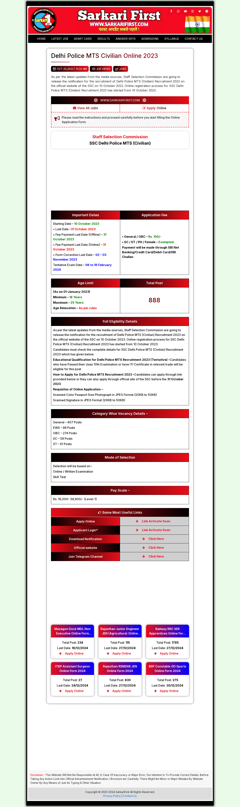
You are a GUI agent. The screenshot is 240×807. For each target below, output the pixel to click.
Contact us (194, 38)
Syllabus (171, 38)
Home (41, 38)
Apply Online (156, 108)
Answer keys (126, 38)
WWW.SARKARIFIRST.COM (120, 100)
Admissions (150, 38)
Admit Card (83, 38)
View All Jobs (87, 108)
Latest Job (59, 38)
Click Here (156, 539)
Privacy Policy (112, 795)
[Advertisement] (120, 181)
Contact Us (130, 795)
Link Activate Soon (155, 521)
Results (104, 38)
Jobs (122, 68)
